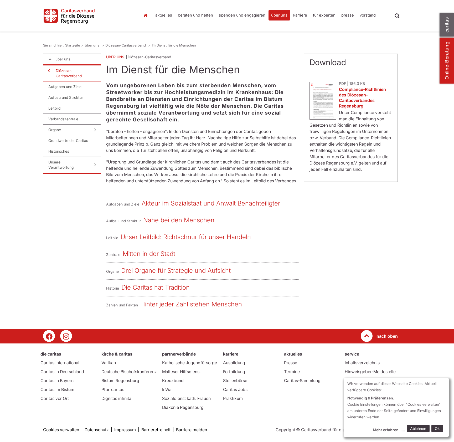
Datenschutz (97, 429)
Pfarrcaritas (112, 389)
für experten (324, 15)
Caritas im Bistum (57, 389)
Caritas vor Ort (54, 398)
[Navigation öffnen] (48, 70)
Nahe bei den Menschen (178, 220)
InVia (167, 389)
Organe (54, 129)
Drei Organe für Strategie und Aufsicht (176, 270)
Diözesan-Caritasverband (126, 45)
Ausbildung (234, 362)
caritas (447, 25)
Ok (437, 428)
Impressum (125, 429)
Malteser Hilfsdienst (181, 371)
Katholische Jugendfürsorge (189, 362)
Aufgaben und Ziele (64, 86)
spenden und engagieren (242, 15)
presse (347, 15)
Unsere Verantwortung (61, 164)
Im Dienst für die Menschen (174, 45)
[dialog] (396, 407)
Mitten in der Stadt (149, 254)
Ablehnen (418, 428)
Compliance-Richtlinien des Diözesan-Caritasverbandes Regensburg (362, 98)
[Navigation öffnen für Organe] (95, 130)
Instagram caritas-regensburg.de (66, 336)
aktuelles (163, 15)
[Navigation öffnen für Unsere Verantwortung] (95, 165)
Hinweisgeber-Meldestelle (370, 371)
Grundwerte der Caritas (68, 140)
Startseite (147, 15)
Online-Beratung (447, 61)
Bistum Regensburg (120, 380)
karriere (300, 15)
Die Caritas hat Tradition (155, 287)
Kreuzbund (173, 380)
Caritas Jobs (235, 389)
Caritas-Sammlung (302, 380)
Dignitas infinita (116, 398)
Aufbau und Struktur (65, 97)
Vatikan (108, 362)
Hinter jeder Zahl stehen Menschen (191, 304)
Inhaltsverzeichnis (362, 362)
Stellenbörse (235, 380)
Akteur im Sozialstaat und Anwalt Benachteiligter (211, 203)
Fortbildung (234, 371)
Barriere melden (191, 429)
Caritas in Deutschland (62, 371)
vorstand (368, 15)
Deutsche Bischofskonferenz (129, 371)
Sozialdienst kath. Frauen (186, 398)
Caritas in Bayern (57, 380)
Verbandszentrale (63, 119)
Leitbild (54, 108)
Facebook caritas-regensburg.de (49, 336)
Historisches (58, 151)
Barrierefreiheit (156, 429)
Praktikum (233, 398)
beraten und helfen (195, 15)
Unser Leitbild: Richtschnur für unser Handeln (186, 237)
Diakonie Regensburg (183, 407)
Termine (292, 371)
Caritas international (59, 362)
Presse (290, 362)
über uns (279, 15)
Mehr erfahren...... (389, 430)
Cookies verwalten (61, 429)
